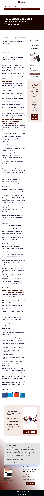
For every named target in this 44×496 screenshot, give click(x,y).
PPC (25, 27)
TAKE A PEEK (30, 432)
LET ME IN (34, 73)
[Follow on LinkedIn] (23, 9)
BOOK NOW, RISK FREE (34, 117)
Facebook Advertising (32, 27)
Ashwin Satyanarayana (11, 27)
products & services (19, 462)
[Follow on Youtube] (26, 9)
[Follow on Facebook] (18, 9)
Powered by (35, 76)
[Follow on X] (21, 9)
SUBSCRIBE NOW (30, 483)
